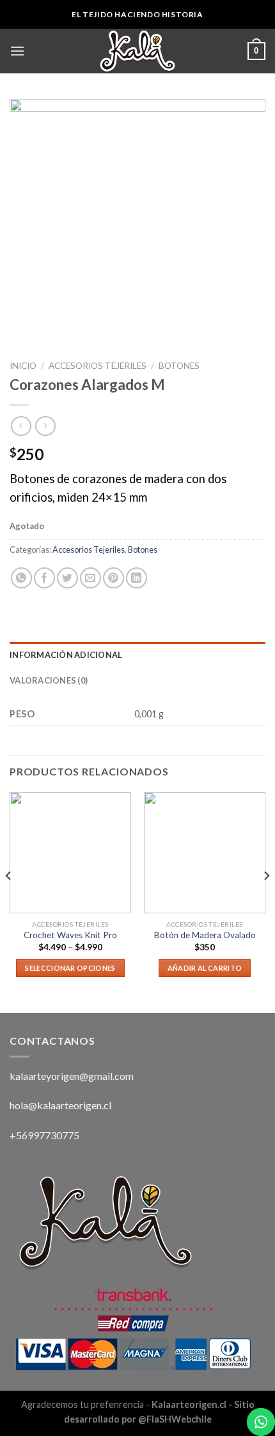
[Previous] (9, 901)
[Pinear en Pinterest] (113, 577)
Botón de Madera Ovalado (205, 935)
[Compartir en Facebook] (44, 577)
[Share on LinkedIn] (136, 577)
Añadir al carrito (205, 968)
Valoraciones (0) (49, 680)
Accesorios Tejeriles (97, 366)
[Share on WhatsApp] (21, 577)
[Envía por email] (90, 577)
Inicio (23, 366)
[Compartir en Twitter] (67, 577)
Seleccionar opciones (70, 968)
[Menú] (17, 50)
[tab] (137, 655)
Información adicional (66, 655)
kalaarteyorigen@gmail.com (72, 1076)
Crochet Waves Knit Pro (70, 935)
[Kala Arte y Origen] (137, 51)
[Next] (266, 901)
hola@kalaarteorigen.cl (60, 1105)
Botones (179, 366)
